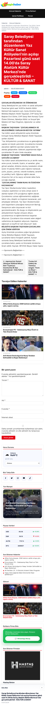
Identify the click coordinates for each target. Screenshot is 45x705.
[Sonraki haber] (38, 493)
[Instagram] (17, 478)
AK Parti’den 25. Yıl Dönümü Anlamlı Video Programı (22, 570)
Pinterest (15, 96)
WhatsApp (32, 92)
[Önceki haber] (34, 493)
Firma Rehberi (31, 11)
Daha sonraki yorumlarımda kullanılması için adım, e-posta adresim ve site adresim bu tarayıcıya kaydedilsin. (22, 431)
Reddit (7, 96)
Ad (3, 400)
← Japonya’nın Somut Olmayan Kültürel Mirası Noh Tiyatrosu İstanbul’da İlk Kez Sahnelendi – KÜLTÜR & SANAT (13, 266)
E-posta (6, 409)
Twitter (14, 92)
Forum (30, 16)
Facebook (23, 92)
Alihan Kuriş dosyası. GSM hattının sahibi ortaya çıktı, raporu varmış (23, 559)
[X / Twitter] (11, 478)
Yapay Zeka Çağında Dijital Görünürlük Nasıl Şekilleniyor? (19, 573)
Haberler (5, 23)
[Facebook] (5, 478)
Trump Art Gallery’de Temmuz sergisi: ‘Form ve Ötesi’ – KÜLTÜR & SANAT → (34, 267)
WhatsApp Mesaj (22, 638)
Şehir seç (9, 459)
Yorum (5, 380)
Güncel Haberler (15, 11)
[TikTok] (30, 478)
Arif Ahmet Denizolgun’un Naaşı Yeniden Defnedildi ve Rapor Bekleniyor (23, 567)
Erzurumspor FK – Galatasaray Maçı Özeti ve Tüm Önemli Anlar (21, 563)
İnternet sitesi (7, 417)
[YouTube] (23, 478)
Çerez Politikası (18, 16)
